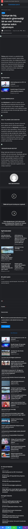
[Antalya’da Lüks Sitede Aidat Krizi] (6, 353)
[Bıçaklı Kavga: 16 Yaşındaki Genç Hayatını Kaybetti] (5, 91)
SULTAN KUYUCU (7, 30)
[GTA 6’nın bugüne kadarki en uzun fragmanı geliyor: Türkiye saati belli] (6, 397)
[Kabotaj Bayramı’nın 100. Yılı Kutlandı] (5, 84)
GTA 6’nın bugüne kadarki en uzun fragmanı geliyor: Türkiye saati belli (18, 396)
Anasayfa (4, 9)
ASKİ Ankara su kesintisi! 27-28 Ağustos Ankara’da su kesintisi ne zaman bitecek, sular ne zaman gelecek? (21, 239)
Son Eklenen (14, 333)
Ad (2, 301)
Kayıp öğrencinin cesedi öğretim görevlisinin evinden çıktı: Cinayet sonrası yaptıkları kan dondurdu (18, 364)
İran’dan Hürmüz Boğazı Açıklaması (6, 236)
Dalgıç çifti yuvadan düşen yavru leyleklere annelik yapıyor (18, 440)
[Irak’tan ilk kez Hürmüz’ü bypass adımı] (6, 383)
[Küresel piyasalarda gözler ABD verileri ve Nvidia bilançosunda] (6, 448)
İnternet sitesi (4, 312)
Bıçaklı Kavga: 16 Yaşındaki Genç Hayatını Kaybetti (18, 345)
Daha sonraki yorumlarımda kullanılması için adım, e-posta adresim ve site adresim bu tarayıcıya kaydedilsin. (14, 320)
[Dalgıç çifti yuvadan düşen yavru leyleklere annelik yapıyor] (6, 441)
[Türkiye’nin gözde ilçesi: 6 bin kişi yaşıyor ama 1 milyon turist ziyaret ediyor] (7, 249)
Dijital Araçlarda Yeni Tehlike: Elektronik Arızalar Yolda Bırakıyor (18, 455)
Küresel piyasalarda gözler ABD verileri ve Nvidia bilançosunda (18, 448)
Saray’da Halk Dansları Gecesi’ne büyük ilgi (13, 377)
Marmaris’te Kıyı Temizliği (19, 247)
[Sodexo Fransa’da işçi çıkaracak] (6, 421)
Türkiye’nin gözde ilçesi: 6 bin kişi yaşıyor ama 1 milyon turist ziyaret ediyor (6, 257)
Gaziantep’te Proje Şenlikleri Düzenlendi (13, 435)
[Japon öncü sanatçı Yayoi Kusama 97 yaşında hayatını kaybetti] (6, 404)
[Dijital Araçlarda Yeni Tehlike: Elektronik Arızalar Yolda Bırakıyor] (6, 455)
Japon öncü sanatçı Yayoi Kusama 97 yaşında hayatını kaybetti (18, 404)
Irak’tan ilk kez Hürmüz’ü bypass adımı (17, 382)
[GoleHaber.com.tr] (14, 4)
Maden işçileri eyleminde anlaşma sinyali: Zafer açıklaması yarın (20, 266)
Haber (9, 9)
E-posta (3, 306)
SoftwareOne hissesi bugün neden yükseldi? (14, 431)
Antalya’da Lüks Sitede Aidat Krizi (11, 1)
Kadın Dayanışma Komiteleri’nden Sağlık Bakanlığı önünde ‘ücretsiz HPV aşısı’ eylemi (7, 266)
